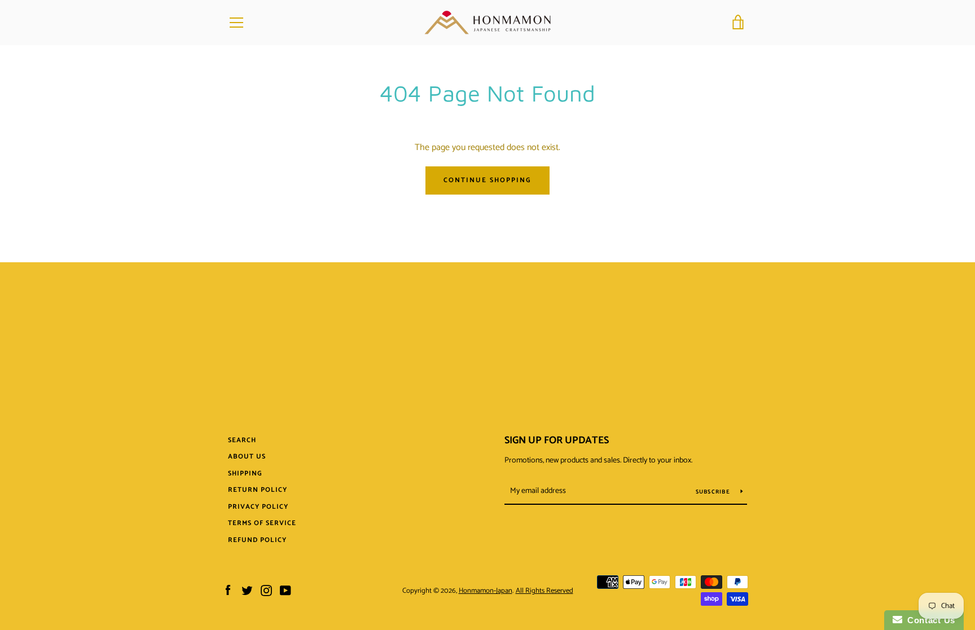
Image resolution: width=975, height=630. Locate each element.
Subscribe (714, 491)
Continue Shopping (487, 180)
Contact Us (928, 620)
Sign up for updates (556, 440)
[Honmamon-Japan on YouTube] (285, 590)
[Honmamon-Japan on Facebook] (228, 590)
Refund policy (257, 540)
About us (247, 456)
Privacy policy (258, 506)
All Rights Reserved (544, 591)
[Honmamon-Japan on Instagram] (266, 590)
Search (242, 440)
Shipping (245, 473)
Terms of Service (262, 523)
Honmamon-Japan (485, 591)
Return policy (257, 489)
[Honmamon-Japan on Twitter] (247, 590)
